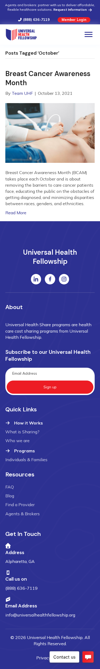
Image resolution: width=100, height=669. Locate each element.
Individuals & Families (26, 459)
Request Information (70, 9)
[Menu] (88, 34)
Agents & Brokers (22, 513)
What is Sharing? (22, 431)
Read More (15, 212)
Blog (9, 495)
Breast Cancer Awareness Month (47, 78)
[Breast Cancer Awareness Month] (50, 132)
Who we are (17, 440)
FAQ (9, 487)
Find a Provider (20, 504)
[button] (50, 387)
